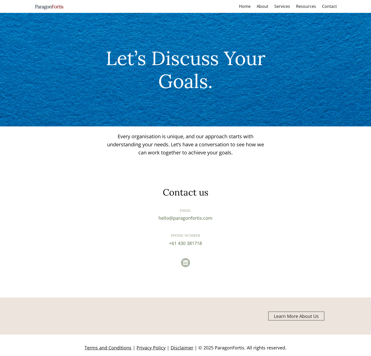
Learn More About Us (296, 316)
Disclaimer (182, 348)
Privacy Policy (151, 348)
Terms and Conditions (108, 348)
